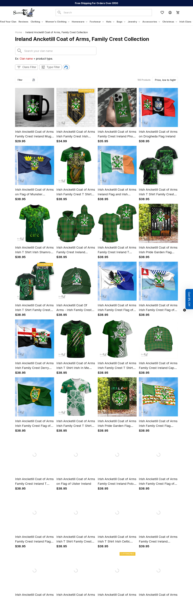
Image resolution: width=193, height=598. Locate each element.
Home (18, 32)
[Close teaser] (184, 310)
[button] (189, 299)
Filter (20, 80)
